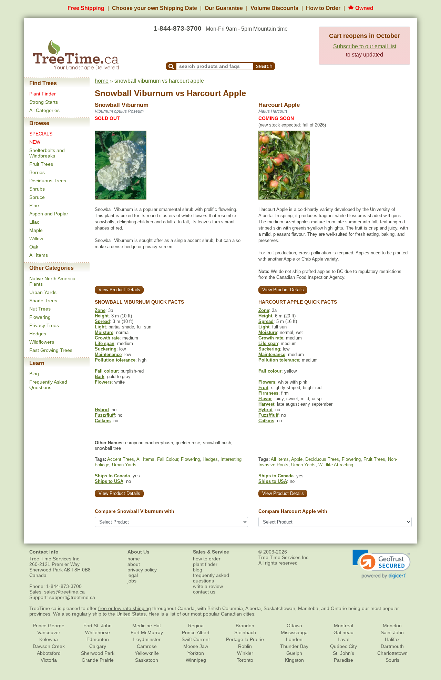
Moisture (104, 332)
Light (100, 326)
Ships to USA (109, 481)
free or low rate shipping (124, 608)
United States (131, 614)
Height (102, 315)
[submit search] (171, 66)
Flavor (265, 398)
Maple (36, 230)
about (133, 564)
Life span (104, 343)
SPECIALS (40, 133)
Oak (33, 247)
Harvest (266, 404)
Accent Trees (120, 459)
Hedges (37, 333)
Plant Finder (42, 94)
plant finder (205, 564)
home (102, 81)
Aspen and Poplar (48, 213)
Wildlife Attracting (335, 464)
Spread (102, 321)
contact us (204, 592)
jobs (131, 580)
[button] (381, 564)
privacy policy (142, 569)
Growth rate (107, 338)
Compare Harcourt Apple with (292, 511)
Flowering (40, 317)
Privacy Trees (44, 325)
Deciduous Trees (47, 180)
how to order (206, 558)
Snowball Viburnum (134, 93)
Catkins (103, 420)
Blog (34, 373)
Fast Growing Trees (50, 350)
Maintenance (108, 354)
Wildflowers (41, 342)
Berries (37, 172)
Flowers (103, 382)
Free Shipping (86, 8)
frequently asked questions (211, 577)
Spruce (37, 197)
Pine (34, 205)
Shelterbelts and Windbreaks (47, 153)
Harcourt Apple (216, 93)
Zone (100, 310)
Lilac (34, 222)
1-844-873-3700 (178, 28)
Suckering (105, 349)
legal (132, 575)
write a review (208, 586)
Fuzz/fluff (105, 415)
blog (197, 569)
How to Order (323, 8)
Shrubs (37, 189)
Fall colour (106, 371)
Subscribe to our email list (364, 46)
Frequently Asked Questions (48, 384)
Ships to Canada (112, 475)
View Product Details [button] (119, 289)
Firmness (268, 393)
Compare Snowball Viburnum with (134, 511)
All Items (38, 255)
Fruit (263, 387)
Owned (363, 8)
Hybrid (102, 409)
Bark (99, 376)
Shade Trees (43, 300)
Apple (296, 459)
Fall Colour (167, 459)
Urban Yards (43, 292)
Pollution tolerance (115, 360)
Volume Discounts (274, 8)
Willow (36, 238)
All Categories (44, 110)
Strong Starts (43, 102)
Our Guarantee (224, 8)
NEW (34, 142)
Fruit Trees (41, 164)
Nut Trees (40, 309)
